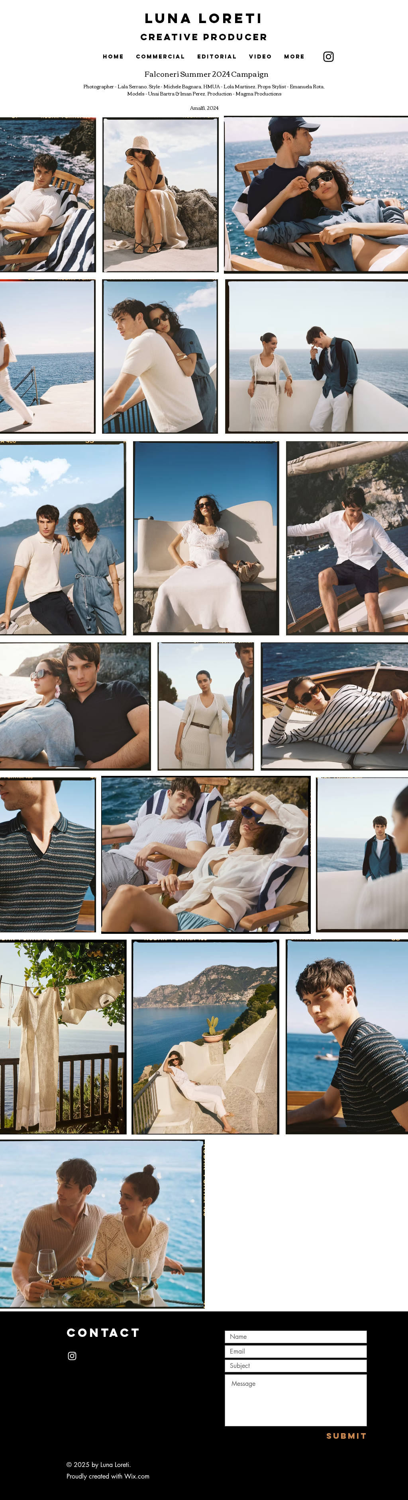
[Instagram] (328, 57)
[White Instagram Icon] (72, 1356)
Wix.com (136, 1476)
